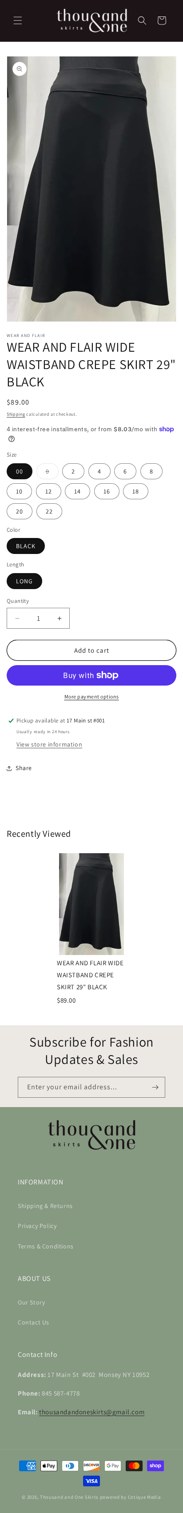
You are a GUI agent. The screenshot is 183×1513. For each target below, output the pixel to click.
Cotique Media (144, 1497)
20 (19, 511)
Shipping (16, 414)
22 (49, 511)
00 (19, 471)
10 (19, 491)
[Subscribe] (155, 1087)
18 (135, 491)
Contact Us (33, 1322)
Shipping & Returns (45, 1206)
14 (77, 491)
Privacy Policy (37, 1226)
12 (48, 491)
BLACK (26, 546)
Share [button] (24, 768)
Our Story (31, 1302)
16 (106, 491)
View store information (49, 744)
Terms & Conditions (46, 1246)
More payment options (91, 696)
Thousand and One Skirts (69, 1497)
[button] (18, 20)
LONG (24, 581)
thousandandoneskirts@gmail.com (91, 1412)
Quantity (18, 601)
